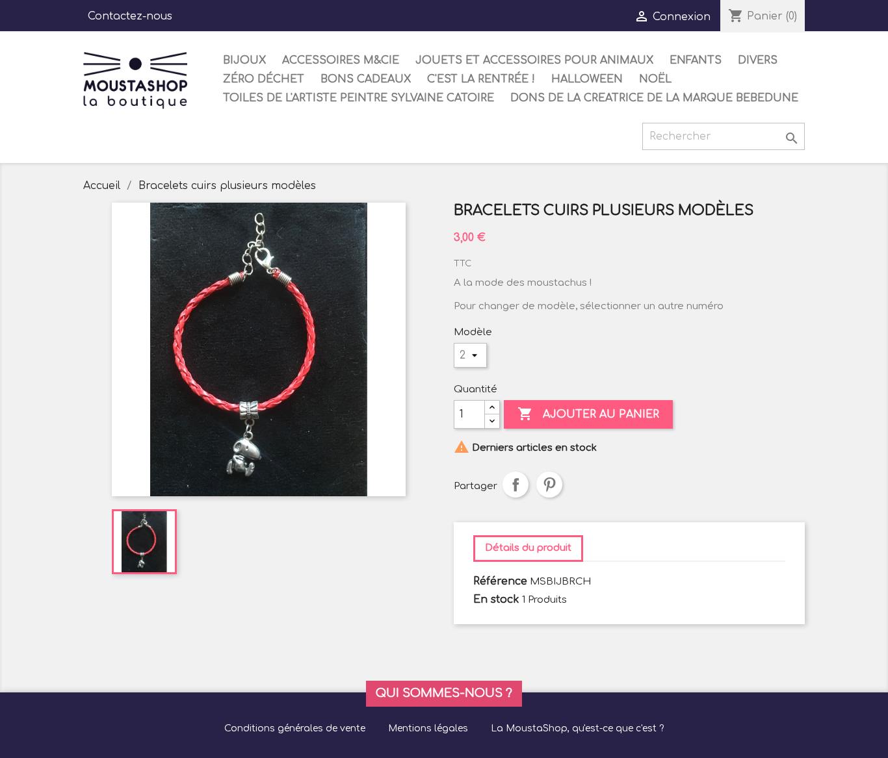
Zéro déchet (263, 79)
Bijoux (244, 60)
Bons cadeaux (365, 79)
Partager (516, 485)
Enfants (696, 60)
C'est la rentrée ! (481, 79)
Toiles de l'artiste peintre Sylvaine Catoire (358, 98)
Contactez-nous (130, 16)
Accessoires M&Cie (340, 60)
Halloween (587, 79)
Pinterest (549, 485)
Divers (757, 60)
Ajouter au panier (588, 414)
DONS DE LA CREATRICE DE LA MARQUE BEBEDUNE (654, 98)
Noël (655, 79)
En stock (496, 599)
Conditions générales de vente (294, 728)
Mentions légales (428, 728)
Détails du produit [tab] (528, 547)
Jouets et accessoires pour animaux (534, 60)
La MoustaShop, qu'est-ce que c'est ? (577, 728)
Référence (500, 581)
